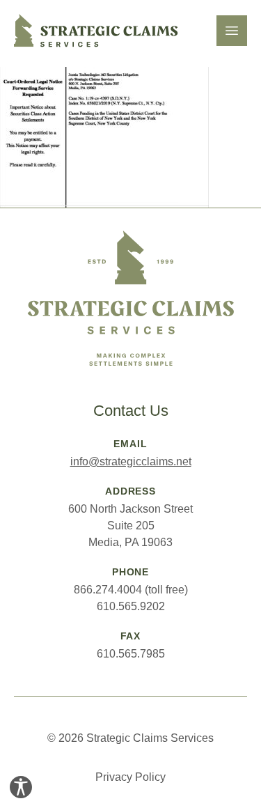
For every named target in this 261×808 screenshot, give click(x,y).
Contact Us (130, 410)
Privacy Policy (130, 777)
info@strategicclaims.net (130, 461)
